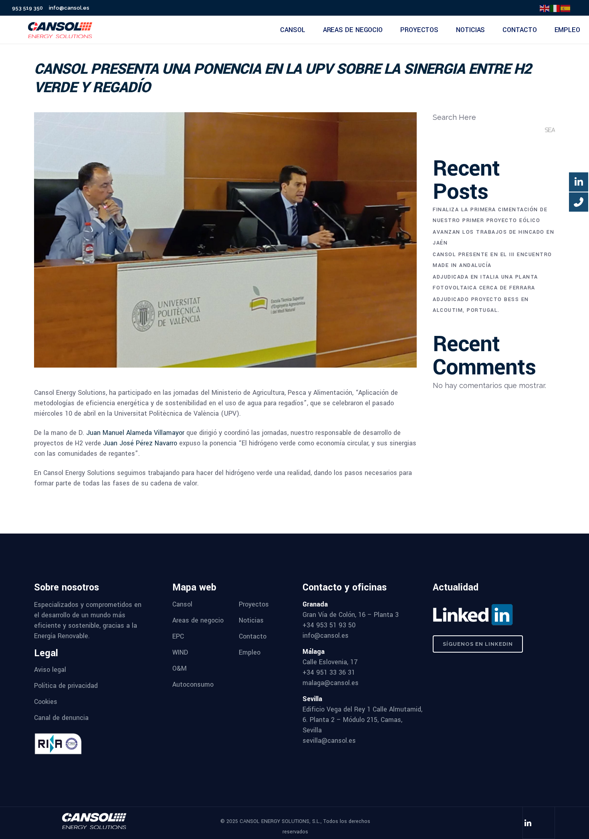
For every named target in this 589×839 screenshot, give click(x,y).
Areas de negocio (198, 620)
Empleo (249, 652)
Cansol (182, 604)
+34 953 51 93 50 (329, 625)
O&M (179, 668)
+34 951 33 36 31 (329, 672)
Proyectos (254, 604)
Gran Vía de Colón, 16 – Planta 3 (351, 614)
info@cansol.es (69, 8)
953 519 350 (27, 8)
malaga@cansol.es (331, 682)
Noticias (251, 620)
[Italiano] (555, 8)
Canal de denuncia (61, 717)
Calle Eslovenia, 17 (330, 662)
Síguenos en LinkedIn (478, 644)
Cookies (45, 701)
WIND (180, 652)
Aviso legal (50, 669)
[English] (545, 8)
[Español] (566, 8)
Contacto (252, 636)
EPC (178, 636)
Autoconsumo (193, 684)
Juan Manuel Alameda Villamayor (135, 432)
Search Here (454, 117)
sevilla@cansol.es (329, 740)
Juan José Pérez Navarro (140, 443)
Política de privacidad (66, 685)
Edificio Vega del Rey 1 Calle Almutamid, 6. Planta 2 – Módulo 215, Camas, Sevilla (362, 720)
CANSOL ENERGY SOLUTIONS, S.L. (280, 821)
